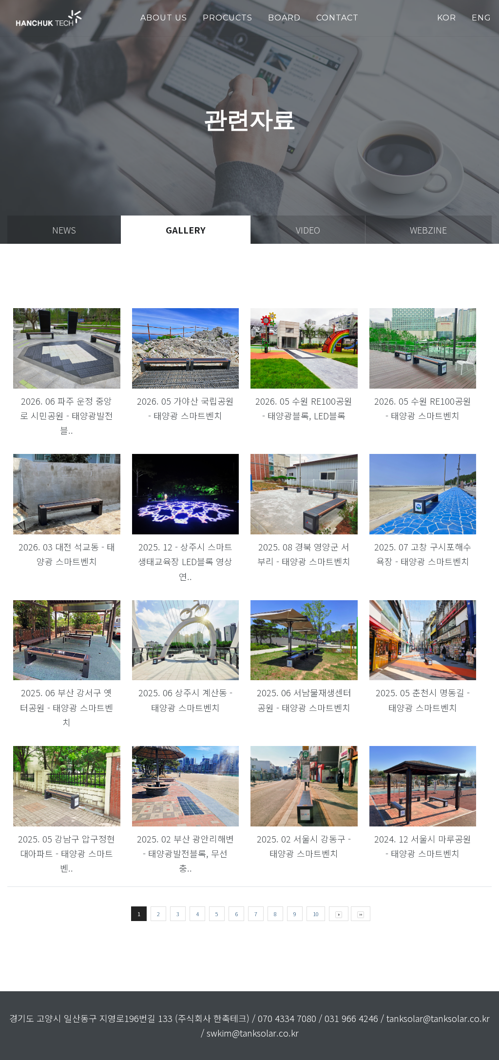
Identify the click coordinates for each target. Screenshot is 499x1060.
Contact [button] (337, 17)
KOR (446, 17)
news (64, 229)
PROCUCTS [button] (227, 17)
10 (316, 914)
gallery (186, 229)
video (308, 229)
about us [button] (163, 17)
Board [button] (284, 17)
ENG (481, 17)
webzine (428, 229)
